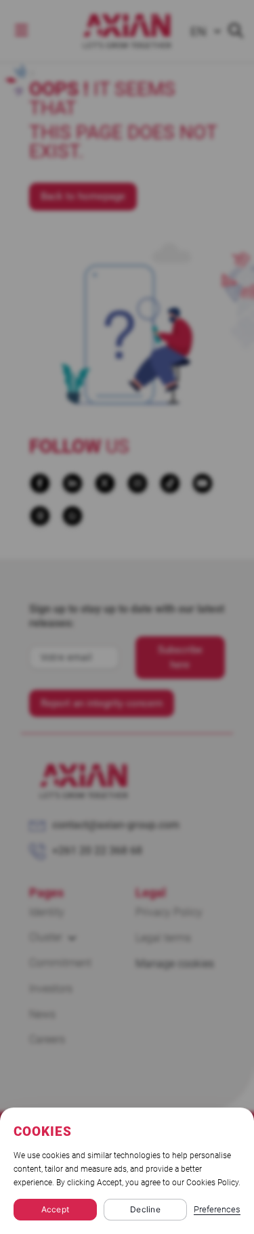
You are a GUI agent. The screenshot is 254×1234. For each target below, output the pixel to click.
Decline (145, 1209)
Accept (55, 1209)
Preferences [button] (217, 1209)
